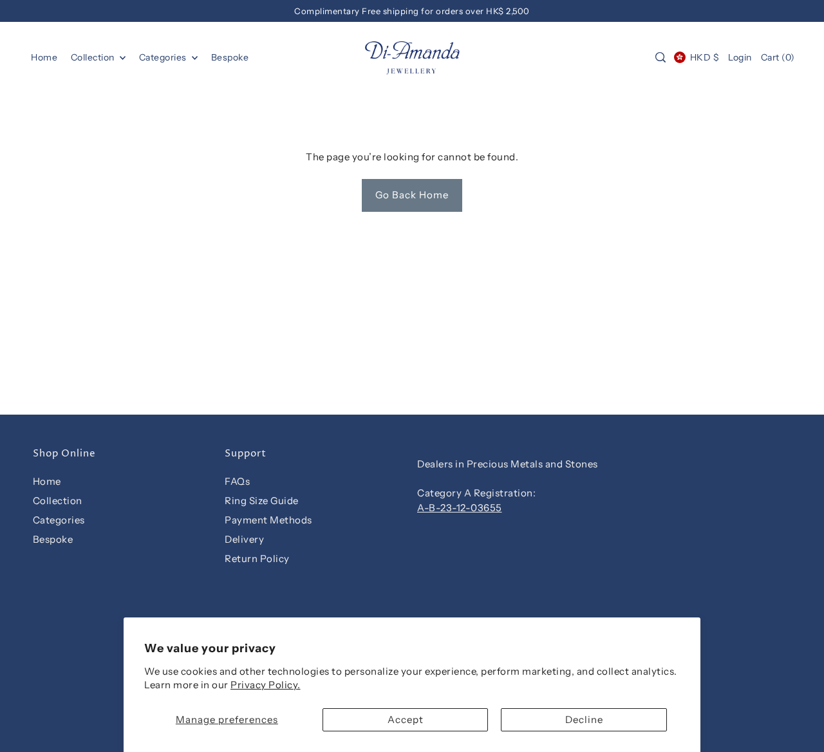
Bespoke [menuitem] (230, 57)
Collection (94, 57)
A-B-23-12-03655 (459, 508)
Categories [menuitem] (164, 57)
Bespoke (53, 539)
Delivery (244, 539)
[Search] (660, 57)
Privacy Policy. (265, 685)
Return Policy (257, 558)
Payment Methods (268, 520)
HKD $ (704, 57)
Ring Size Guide (262, 500)
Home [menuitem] (44, 57)
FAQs (237, 481)
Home (47, 481)
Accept (406, 719)
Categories (59, 520)
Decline (584, 719)
